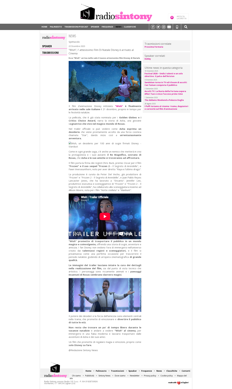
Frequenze (107, 26)
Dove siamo (120, 375)
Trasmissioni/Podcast (76, 26)
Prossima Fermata (154, 47)
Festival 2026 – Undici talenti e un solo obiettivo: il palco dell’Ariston (164, 75)
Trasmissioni (50, 53)
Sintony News (104, 375)
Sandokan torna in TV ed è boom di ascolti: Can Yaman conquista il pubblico (166, 83)
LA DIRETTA (181, 17)
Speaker (95, 26)
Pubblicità (89, 375)
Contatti (47, 33)
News (118, 26)
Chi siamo (76, 375)
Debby (148, 59)
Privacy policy (150, 375)
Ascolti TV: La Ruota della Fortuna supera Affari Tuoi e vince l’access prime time (165, 92)
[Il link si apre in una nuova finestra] (153, 27)
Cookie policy (167, 375)
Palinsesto (56, 26)
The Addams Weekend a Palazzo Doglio (164, 100)
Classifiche (130, 26)
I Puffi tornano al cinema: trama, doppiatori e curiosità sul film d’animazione (166, 107)
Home (44, 26)
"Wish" (119, 106)
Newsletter (135, 375)
